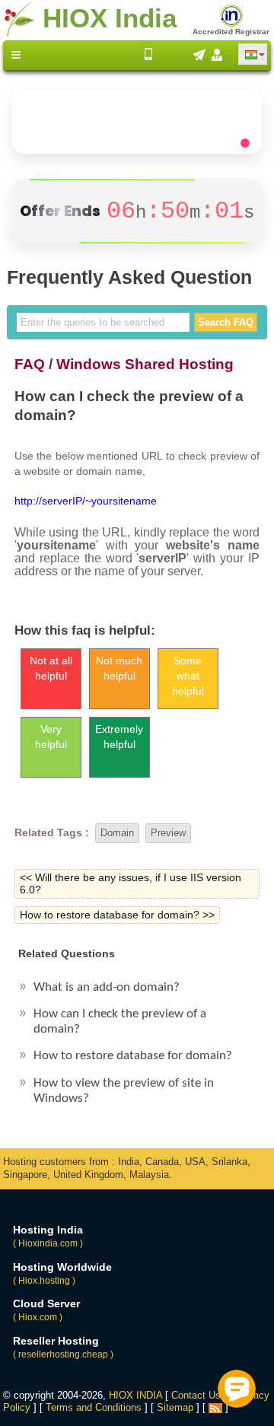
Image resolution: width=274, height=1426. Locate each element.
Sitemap (175, 1407)
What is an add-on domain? (106, 987)
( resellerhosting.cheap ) (63, 1354)
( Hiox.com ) (37, 1317)
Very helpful (51, 736)
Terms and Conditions (94, 1407)
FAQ (29, 363)
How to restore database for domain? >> (117, 915)
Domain (117, 833)
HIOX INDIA (135, 1395)
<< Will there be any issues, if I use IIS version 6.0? (130, 883)
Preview (168, 833)
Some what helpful (188, 675)
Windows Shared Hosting (145, 363)
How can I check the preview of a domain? (119, 1021)
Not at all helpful (51, 668)
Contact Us (196, 1395)
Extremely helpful (119, 736)
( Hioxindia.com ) (48, 1243)
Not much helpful (119, 668)
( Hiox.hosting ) (44, 1280)
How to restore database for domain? (132, 1055)
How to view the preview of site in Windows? (123, 1091)
